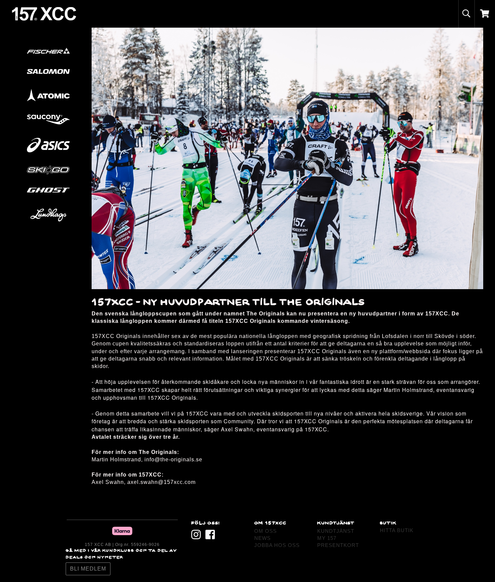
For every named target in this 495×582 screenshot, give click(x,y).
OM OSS (265, 531)
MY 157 (326, 538)
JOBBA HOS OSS (277, 545)
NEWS (262, 538)
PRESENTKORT (338, 545)
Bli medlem (88, 569)
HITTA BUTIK (397, 530)
